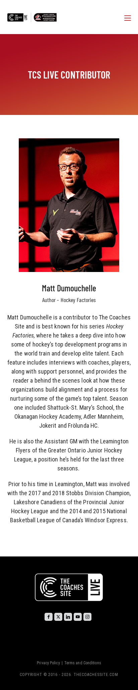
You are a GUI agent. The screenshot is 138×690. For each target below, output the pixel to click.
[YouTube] (78, 617)
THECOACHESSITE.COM (96, 674)
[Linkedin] (68, 617)
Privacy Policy (48, 663)
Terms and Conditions (82, 663)
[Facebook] (49, 617)
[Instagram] (87, 617)
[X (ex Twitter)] (58, 617)
